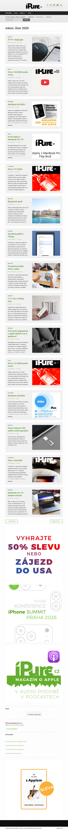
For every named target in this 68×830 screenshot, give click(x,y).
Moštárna (10, 101)
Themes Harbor (37, 828)
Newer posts (56, 521)
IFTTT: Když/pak (15, 40)
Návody (10, 37)
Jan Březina (11, 77)
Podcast (10, 425)
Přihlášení (8, 13)
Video (9, 134)
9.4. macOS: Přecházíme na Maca (13, 753)
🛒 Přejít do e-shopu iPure (34, 714)
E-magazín (11, 166)
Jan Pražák (11, 204)
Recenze (10, 231)
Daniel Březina (12, 42)
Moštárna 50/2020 (16, 104)
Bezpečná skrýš (15, 201)
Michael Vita (11, 304)
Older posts (11, 521)
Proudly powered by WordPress (12, 828)
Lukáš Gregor (12, 239)
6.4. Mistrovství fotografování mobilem (14, 745)
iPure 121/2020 (15, 169)
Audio (9, 69)
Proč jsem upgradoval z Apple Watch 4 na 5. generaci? (18, 333)
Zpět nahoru (59, 828)
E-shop (16, 13)
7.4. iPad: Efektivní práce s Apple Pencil (14, 749)
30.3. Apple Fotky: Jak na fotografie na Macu (16, 741)
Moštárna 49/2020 (16, 396)
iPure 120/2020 (15, 460)
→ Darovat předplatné (11, 729)
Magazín (10, 198)
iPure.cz (22, 13)
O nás (29, 13)
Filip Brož (10, 107)
